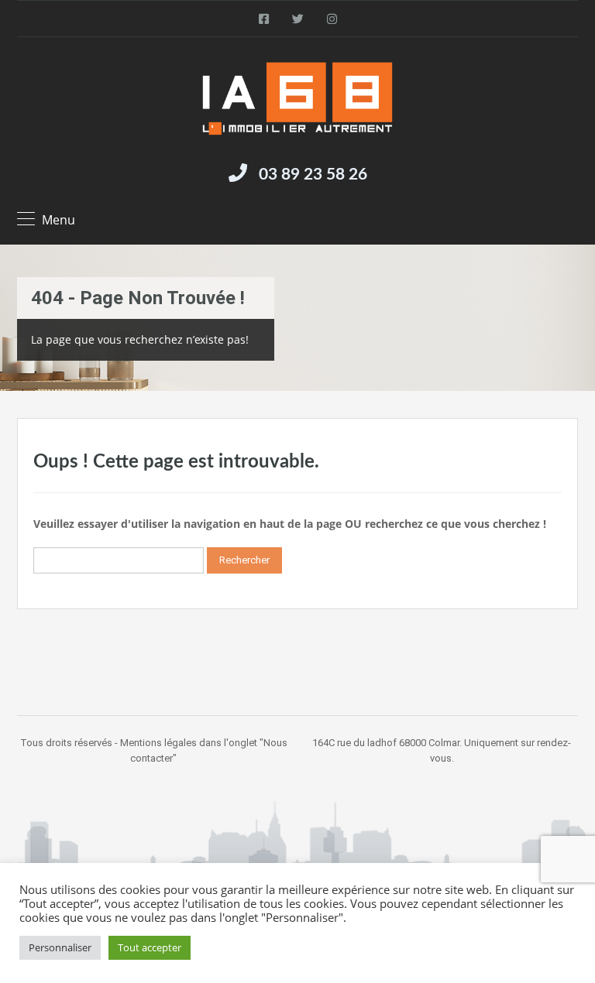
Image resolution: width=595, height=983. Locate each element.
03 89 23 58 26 (313, 174)
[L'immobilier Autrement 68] (297, 99)
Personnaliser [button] (60, 947)
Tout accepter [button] (149, 947)
